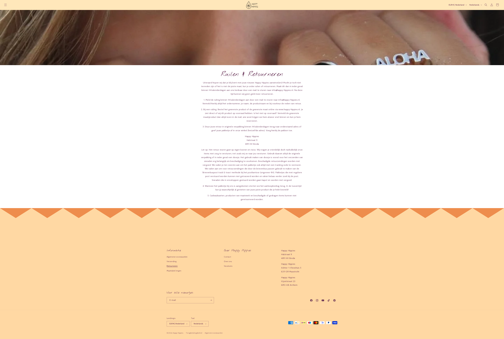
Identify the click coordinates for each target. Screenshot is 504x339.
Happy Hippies (178, 333)
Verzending (172, 261)
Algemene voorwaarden (177, 257)
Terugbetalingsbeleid (194, 333)
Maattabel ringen (174, 271)
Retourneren (172, 266)
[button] (5, 5)
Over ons (228, 261)
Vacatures (228, 266)
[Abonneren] (211, 300)
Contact (227, 257)
